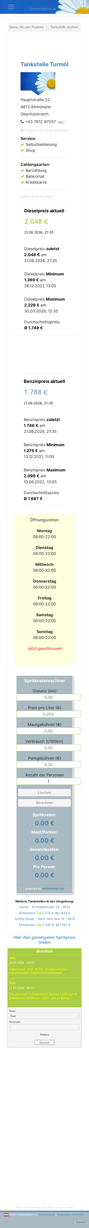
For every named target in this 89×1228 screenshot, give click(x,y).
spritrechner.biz (53, 888)
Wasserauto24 (46, 1214)
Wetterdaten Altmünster (70, 1214)
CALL (61, 122)
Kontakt (80, 1222)
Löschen (44, 792)
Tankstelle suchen (64, 27)
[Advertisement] (51, 46)
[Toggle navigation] (11, 7)
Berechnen (44, 803)
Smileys (44, 1034)
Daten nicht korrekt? (37, 196)
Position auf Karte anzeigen (46, 130)
